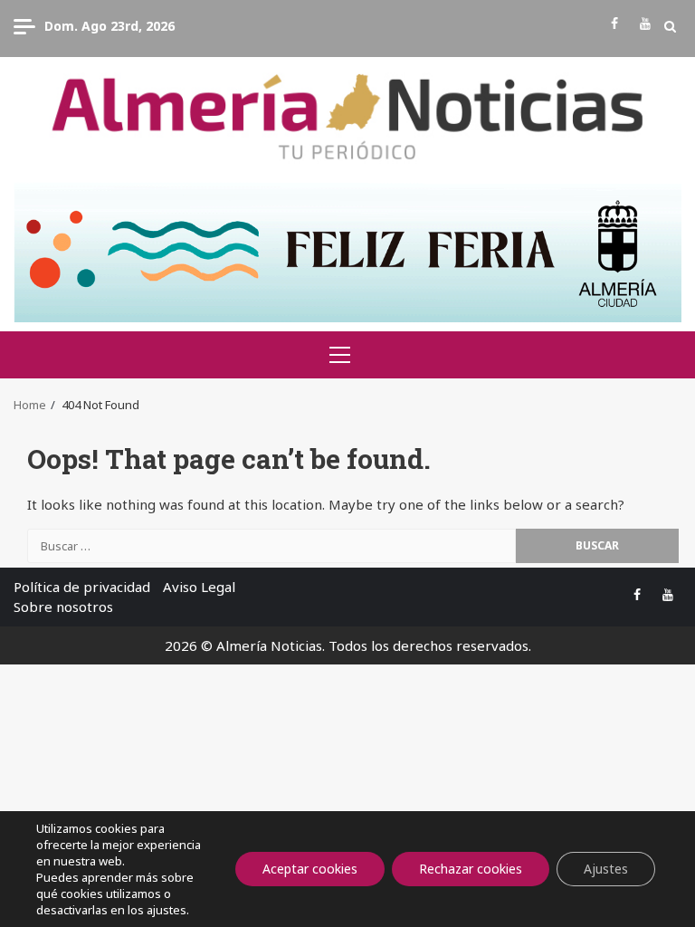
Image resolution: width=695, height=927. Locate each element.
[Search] (670, 26)
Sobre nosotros (63, 606)
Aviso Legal (199, 587)
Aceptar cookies (309, 868)
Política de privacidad (82, 587)
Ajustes (606, 868)
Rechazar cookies (470, 868)
